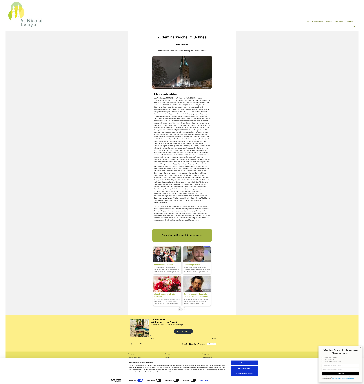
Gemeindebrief (132, 357)
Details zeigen (204, 380)
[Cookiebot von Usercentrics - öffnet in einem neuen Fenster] (116, 380)
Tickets (167, 357)
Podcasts (131, 354)
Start (307, 22)
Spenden (168, 354)
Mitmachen (339, 22)
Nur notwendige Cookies (244, 373)
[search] (354, 27)
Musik (328, 22)
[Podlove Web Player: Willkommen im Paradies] (182, 331)
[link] (317, 22)
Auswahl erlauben (244, 368)
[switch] (158, 380)
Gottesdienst (317, 22)
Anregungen (206, 354)
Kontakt (350, 22)
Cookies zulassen (244, 363)
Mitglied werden (207, 357)
